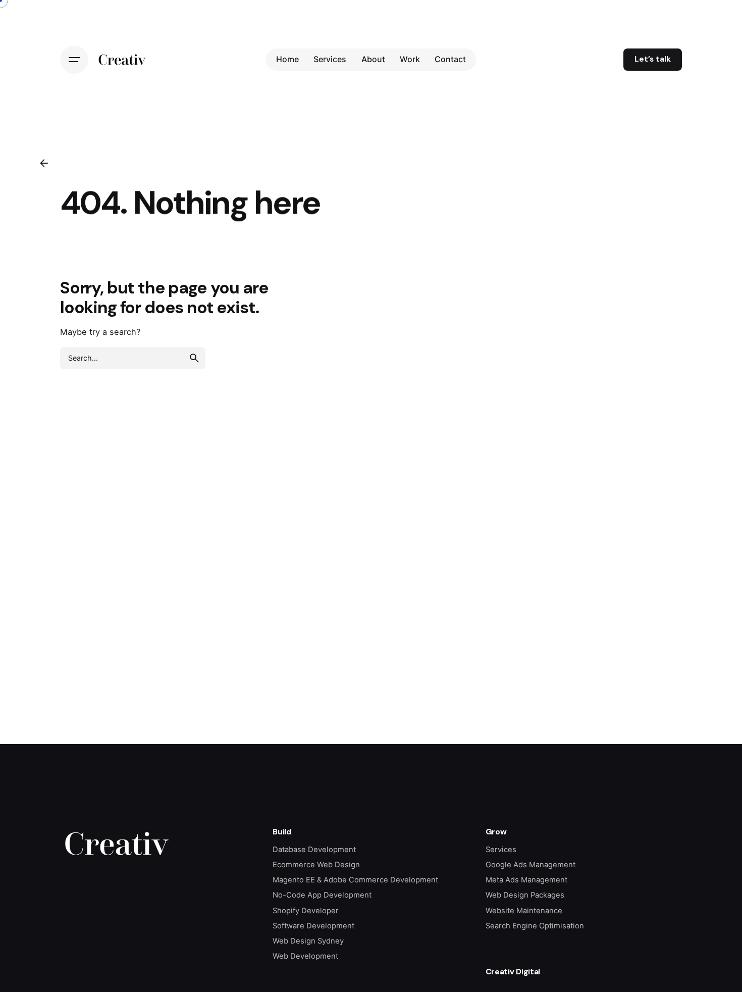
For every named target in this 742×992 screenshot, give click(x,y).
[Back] (44, 163)
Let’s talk (652, 59)
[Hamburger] (74, 59)
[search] (194, 358)
